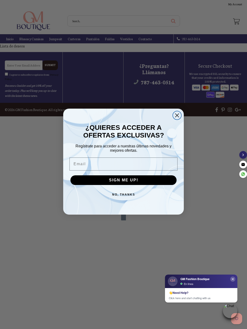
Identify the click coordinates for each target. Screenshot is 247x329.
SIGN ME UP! (123, 180)
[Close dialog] (177, 115)
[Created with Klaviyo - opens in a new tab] (123, 217)
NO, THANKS (123, 194)
